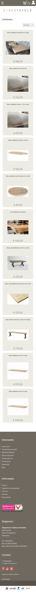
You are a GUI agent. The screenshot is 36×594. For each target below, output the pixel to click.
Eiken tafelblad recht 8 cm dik (18, 391)
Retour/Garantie (8, 455)
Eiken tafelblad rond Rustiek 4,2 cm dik (18, 176)
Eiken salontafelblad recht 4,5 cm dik (18, 248)
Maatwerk (5, 464)
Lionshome (6, 579)
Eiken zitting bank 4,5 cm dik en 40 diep (18, 320)
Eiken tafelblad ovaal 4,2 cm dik (18, 140)
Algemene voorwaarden (10, 488)
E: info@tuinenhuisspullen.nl (9, 563)
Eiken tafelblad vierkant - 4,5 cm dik (18, 104)
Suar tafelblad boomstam (18, 212)
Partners (5, 491)
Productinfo (6, 461)
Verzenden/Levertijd (9, 449)
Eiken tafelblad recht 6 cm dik (18, 355)
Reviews (5, 494)
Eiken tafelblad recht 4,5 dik (17, 68)
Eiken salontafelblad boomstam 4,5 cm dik (18, 284)
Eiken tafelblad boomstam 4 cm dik (18, 33)
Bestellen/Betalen (8, 452)
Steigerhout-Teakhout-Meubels (10, 574)
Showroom (6, 446)
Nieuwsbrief (6, 497)
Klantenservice (7, 458)
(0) (28, 3)
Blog (3, 467)
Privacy (4, 485)
